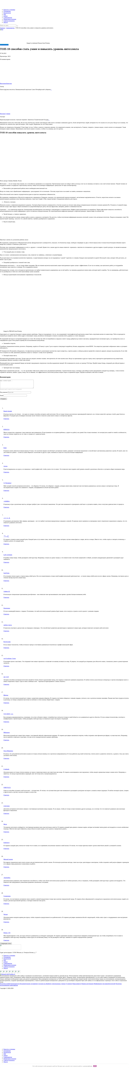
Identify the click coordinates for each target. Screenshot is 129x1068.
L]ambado (6, 769)
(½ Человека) (7, 483)
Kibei (5, 448)
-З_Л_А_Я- (7, 518)
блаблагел (6, 842)
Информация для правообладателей (104, 983)
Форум (6, 22)
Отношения (7, 11)
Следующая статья (6, 943)
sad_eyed (6, 677)
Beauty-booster (8, 411)
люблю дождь (8, 625)
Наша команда (76, 983)
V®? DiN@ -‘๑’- (8, 714)
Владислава (7, 641)
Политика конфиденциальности (10, 983)
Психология (7, 13)
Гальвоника (7, 896)
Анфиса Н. (7, 591)
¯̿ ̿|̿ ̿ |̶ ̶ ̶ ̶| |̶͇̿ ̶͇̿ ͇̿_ (6, 536)
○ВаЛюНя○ (7, 877)
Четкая (6, 914)
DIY (5, 14)
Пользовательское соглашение (29, 983)
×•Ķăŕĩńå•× (7, 501)
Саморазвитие (8, 17)
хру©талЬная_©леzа (10, 658)
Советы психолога (9, 21)
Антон (5, 466)
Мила (5, 824)
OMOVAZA (7, 787)
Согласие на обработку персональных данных (52, 983)
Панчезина (7, 608)
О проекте (69, 983)
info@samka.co (10, 974)
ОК (95, 1066)
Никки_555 (7, 932)
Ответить (6, 418)
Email (1, 395)
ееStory (6, 16)
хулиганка (7, 806)
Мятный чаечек (8, 859)
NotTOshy (6, 573)
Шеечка (6, 695)
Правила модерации (87, 983)
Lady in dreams (8, 554)
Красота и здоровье (9, 9)
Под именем (3, 392)
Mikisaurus (7, 732)
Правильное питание (10, 19)
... (51, 89)
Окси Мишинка (8, 751)
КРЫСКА (6, 429)
